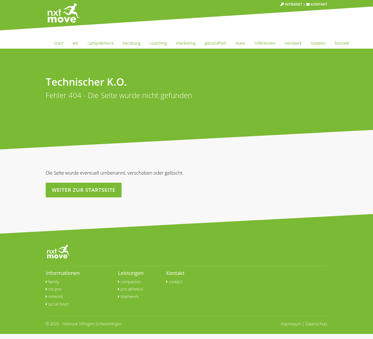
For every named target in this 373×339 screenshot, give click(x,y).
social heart (58, 304)
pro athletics (131, 289)
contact (175, 282)
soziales (318, 43)
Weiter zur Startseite (83, 189)
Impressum (291, 324)
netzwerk (293, 43)
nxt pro (54, 289)
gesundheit (215, 43)
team (240, 43)
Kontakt (318, 4)
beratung (132, 43)
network (55, 296)
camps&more (101, 43)
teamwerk (129, 296)
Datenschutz (316, 324)
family (53, 282)
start (58, 43)
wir (75, 43)
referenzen (265, 43)
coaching (158, 43)
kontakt (342, 43)
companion (130, 282)
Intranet (293, 4)
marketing (186, 43)
